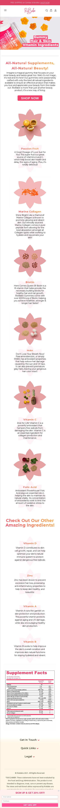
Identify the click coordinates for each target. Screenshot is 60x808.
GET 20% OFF (29, 805)
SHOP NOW (45, 2)
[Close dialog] (58, 791)
